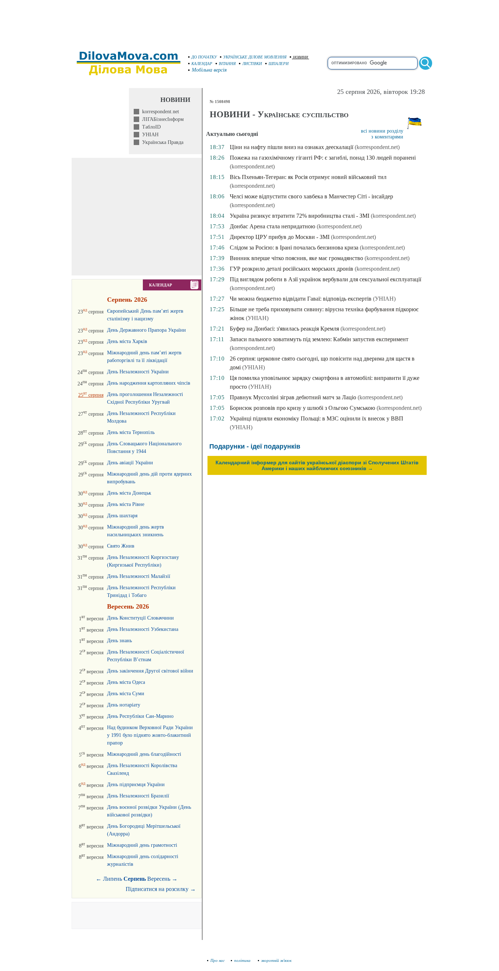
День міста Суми (125, 693)
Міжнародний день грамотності (142, 845)
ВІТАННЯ (227, 63)
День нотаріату (123, 705)
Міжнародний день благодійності (144, 754)
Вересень (158, 879)
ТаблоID (150, 127)
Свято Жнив (120, 546)
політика (243, 960)
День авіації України (130, 462)
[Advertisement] (249, 22)
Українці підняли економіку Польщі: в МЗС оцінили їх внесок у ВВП (316, 418)
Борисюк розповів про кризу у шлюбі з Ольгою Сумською (302, 408)
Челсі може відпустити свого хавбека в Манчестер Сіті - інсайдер (311, 196)
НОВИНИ (300, 57)
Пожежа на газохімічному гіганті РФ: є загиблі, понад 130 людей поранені (323, 158)
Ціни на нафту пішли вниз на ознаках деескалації (291, 147)
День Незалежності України (138, 371)
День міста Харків (127, 341)
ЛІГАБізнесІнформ (161, 119)
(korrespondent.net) (377, 147)
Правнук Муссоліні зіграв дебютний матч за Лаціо (293, 397)
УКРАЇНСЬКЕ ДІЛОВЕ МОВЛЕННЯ (254, 57)
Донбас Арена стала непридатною (272, 226)
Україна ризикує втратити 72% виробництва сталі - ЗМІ (299, 216)
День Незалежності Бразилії (138, 796)
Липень (112, 879)
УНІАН (149, 134)
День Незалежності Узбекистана (142, 629)
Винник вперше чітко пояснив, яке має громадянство (296, 258)
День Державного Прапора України (146, 330)
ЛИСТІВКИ (252, 63)
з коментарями (387, 137)
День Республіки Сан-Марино (140, 716)
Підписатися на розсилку (161, 889)
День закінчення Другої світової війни (150, 671)
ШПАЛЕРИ (278, 63)
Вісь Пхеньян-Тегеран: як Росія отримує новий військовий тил (308, 177)
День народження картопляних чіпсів (148, 383)
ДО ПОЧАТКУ (204, 57)
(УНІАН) (384, 299)
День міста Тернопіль (131, 432)
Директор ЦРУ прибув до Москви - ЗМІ (280, 237)
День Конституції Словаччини (140, 618)
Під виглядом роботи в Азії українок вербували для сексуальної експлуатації (325, 279)
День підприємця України (136, 784)
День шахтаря (122, 515)
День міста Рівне (125, 504)
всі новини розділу (382, 131)
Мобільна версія (209, 70)
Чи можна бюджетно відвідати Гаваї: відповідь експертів (301, 299)
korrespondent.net (159, 111)
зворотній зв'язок (276, 960)
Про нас (217, 960)
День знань (119, 640)
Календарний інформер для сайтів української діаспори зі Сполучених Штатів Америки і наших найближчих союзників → (317, 465)
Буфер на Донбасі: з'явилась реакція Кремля (284, 328)
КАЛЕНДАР (201, 63)
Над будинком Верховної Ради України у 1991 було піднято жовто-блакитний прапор (150, 735)
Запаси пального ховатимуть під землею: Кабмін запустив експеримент (319, 339)
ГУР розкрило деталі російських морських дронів (291, 269)
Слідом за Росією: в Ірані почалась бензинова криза (294, 247)
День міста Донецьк (129, 493)
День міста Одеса (126, 682)
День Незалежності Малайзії (138, 576)
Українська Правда (161, 142)
